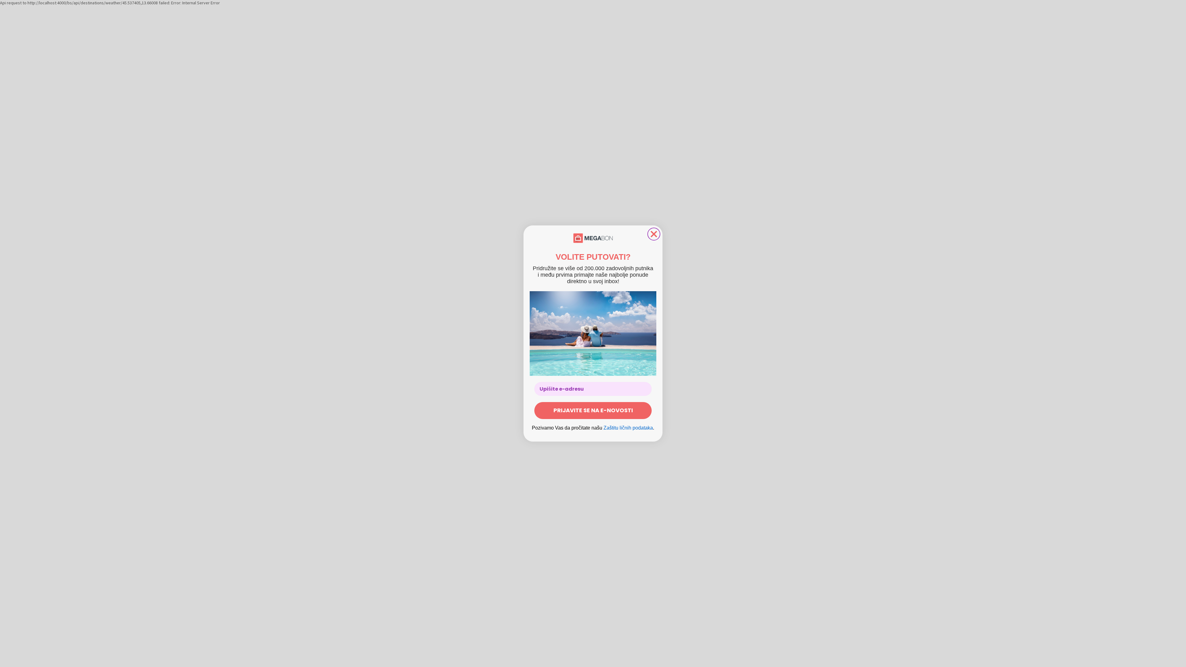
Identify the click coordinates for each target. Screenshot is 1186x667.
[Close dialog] (654, 234)
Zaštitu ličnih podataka (628, 427)
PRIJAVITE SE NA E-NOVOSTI (593, 410)
